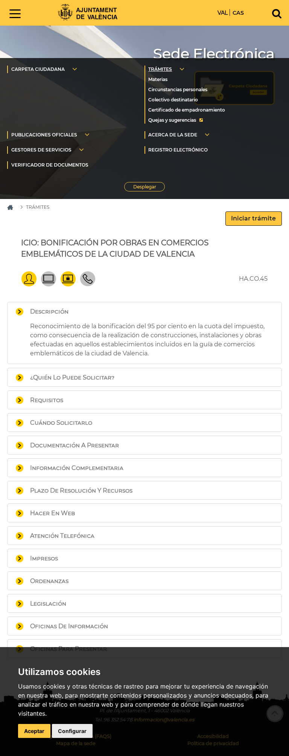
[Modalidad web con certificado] (68, 284)
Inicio (87, 12)
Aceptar (34, 731)
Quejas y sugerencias (172, 120)
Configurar (72, 731)
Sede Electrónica (214, 54)
